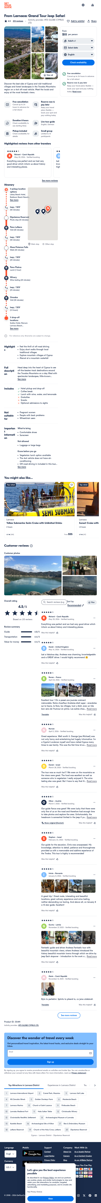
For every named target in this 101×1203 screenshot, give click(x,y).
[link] (39, 510)
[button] (13, 21)
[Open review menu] (94, 618)
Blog (65, 1160)
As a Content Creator (83, 1156)
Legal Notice (49, 1156)
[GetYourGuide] (8, 5)
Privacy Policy (49, 1160)
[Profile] (92, 5)
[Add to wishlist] (71, 484)
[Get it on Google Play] (32, 1153)
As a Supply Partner (82, 1152)
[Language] (83, 5)
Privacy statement (79, 1073)
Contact (47, 1152)
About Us (67, 1152)
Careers (66, 1156)
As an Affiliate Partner (83, 1160)
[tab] (24, 1085)
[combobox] (76, 605)
